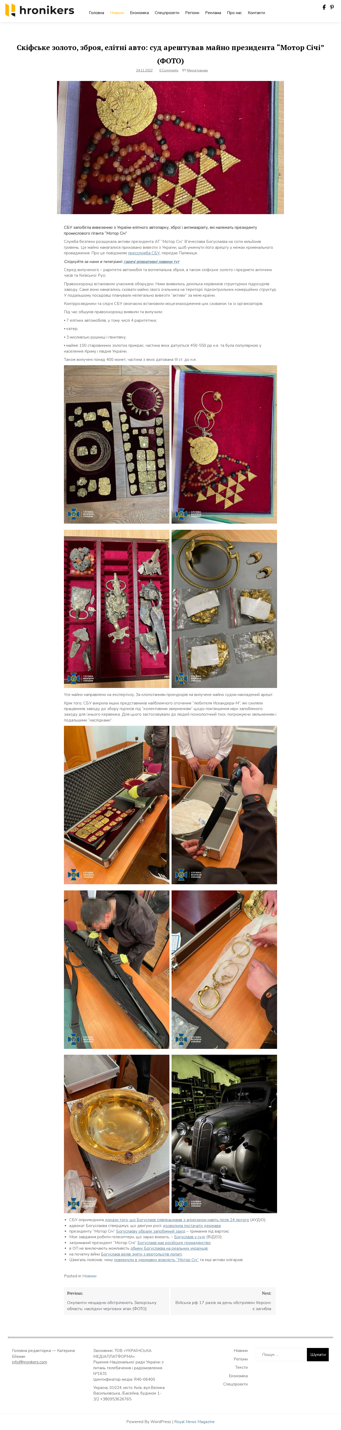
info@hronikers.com (29, 1362)
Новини (117, 12)
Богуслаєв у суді (189, 1237)
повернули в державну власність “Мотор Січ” (156, 1259)
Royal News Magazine (194, 1421)
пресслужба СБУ (144, 253)
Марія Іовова (197, 70)
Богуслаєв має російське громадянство (173, 1242)
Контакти (256, 12)
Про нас (234, 12)
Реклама (213, 12)
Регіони (192, 12)
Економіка (139, 12)
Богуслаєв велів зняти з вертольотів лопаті (141, 1254)
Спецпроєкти (167, 12)
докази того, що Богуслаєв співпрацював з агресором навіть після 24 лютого (177, 1220)
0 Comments (168, 70)
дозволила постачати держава (192, 1225)
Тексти (241, 1367)
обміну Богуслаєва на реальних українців (169, 1248)
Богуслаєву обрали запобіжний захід (150, 1231)
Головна (96, 12)
